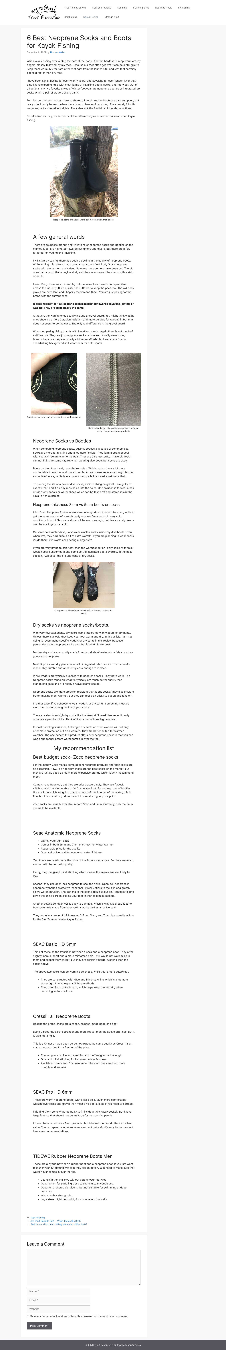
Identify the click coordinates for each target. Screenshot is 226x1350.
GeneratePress (132, 1345)
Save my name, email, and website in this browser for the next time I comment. (79, 1316)
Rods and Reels (163, 7)
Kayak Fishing (90, 16)
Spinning (122, 7)
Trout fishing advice (75, 7)
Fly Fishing (184, 7)
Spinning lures (141, 7)
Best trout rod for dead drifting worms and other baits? (58, 1224)
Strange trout (112, 16)
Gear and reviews (101, 7)
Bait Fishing (70, 16)
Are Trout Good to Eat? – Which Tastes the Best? (55, 1221)
